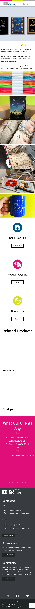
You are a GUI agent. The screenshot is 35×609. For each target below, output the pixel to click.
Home (2, 45)
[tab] (9, 482)
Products (8, 45)
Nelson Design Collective (18, 607)
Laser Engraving (17, 45)
